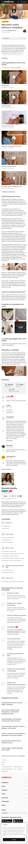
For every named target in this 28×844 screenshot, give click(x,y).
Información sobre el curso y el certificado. (13, 755)
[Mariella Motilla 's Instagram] (15, 496)
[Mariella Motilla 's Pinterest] (18, 496)
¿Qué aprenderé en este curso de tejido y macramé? (12, 703)
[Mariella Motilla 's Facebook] (13, 496)
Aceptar (14, 839)
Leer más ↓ (5, 58)
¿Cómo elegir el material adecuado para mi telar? (12, 749)
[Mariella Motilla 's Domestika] (10, 496)
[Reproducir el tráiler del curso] (14, 11)
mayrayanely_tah (10, 456)
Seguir (5, 496)
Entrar (24, 1)
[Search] (18, 2)
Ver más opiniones (6, 469)
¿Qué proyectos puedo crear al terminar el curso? (11, 741)
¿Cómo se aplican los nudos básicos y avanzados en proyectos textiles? (13, 734)
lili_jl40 (8, 396)
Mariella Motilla (12, 30)
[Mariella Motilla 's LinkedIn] (20, 496)
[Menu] (3, 2)
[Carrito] (21, 2)
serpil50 (8, 405)
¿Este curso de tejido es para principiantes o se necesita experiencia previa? (11, 711)
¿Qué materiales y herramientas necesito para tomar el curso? (11, 720)
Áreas (3, 786)
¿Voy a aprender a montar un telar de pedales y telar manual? (13, 727)
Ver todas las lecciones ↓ (9, 191)
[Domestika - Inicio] (14, 777)
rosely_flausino (10, 417)
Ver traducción (9, 411)
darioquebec (9, 445)
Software (4, 790)
